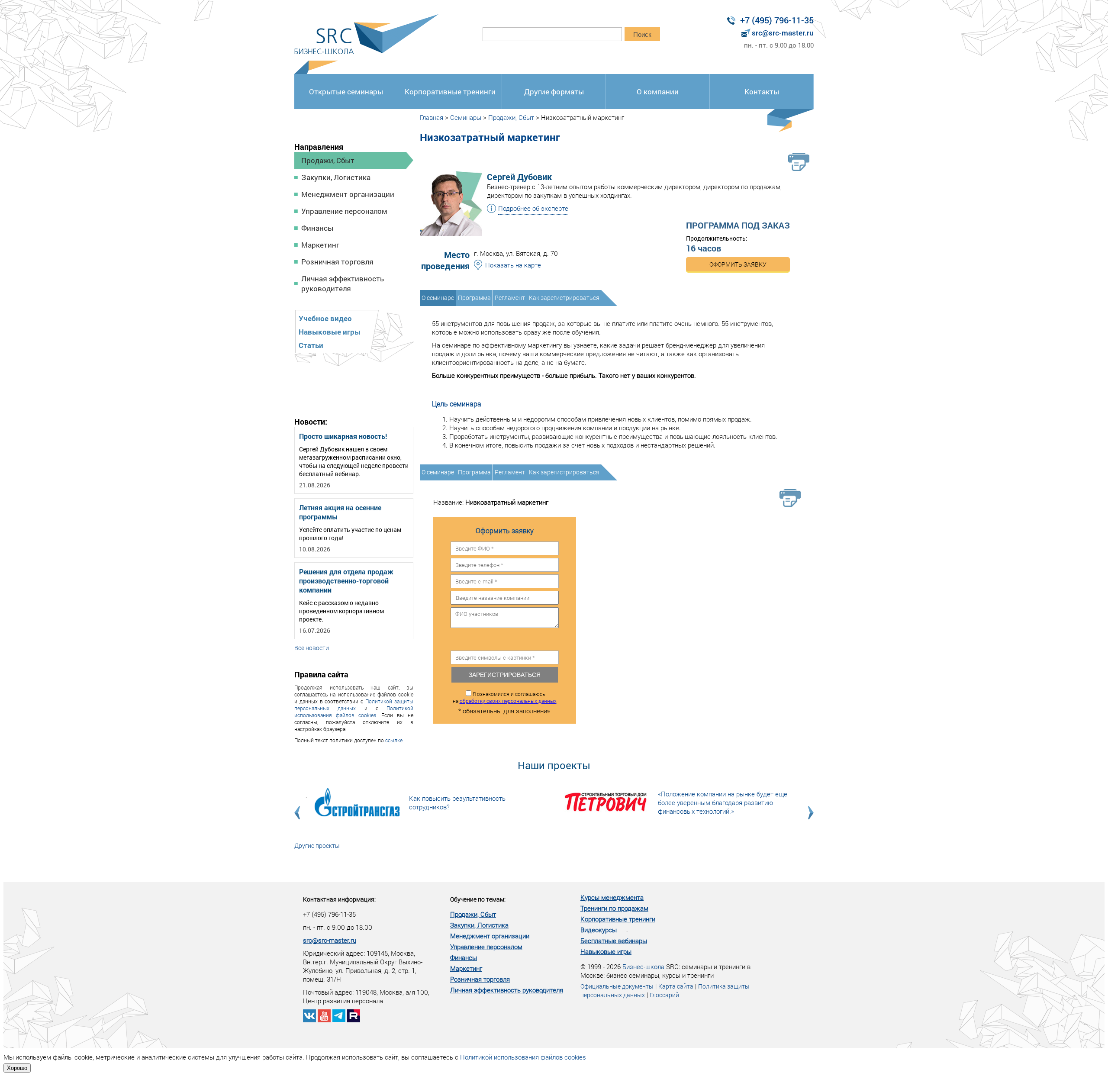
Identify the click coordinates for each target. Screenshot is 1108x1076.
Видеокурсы (598, 929)
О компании (658, 92)
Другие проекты (317, 845)
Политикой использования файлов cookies (353, 711)
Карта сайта (675, 986)
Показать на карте (513, 265)
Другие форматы (554, 92)
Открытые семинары (346, 92)
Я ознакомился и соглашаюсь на (505, 697)
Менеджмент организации (347, 194)
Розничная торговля (337, 262)
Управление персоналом (344, 211)
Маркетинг (320, 245)
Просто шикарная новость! (343, 436)
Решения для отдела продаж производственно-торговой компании (346, 580)
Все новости (311, 648)
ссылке (394, 740)
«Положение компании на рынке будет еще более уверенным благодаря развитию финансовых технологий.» (722, 802)
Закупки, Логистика (335, 177)
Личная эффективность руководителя (342, 283)
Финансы (317, 228)
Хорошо (17, 1068)
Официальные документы (617, 986)
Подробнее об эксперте (533, 208)
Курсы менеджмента (612, 897)
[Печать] (798, 162)
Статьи (311, 345)
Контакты (761, 92)
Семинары (465, 117)
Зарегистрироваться (505, 674)
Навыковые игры (330, 332)
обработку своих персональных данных (508, 700)
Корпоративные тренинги (450, 92)
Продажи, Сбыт (327, 160)
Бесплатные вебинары (613, 940)
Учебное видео (325, 318)
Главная (431, 117)
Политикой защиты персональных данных (353, 705)
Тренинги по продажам (614, 908)
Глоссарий (664, 995)
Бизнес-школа (643, 966)
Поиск (642, 34)
